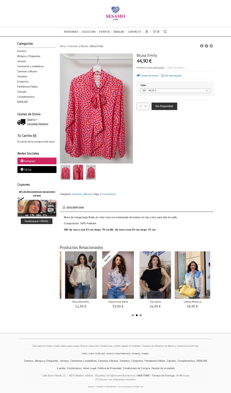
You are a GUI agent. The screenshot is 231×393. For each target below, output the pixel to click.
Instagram (29, 161)
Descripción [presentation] (75, 207)
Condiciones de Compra (136, 368)
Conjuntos (23, 81)
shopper (145, 353)
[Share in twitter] (206, 46)
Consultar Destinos (37, 123)
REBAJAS (119, 31)
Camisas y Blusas (27, 71)
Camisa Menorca (192, 301)
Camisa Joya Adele (118, 301)
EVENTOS (104, 31)
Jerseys (21, 61)
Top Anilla (155, 301)
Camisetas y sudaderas (30, 66)
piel (103, 353)
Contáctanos (74, 368)
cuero (91, 353)
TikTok (27, 169)
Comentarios (108, 194)
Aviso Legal (89, 368)
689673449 (143, 375)
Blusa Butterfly (81, 301)
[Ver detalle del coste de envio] (22, 122)
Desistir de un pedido (163, 368)
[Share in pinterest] (211, 46)
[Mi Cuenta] (146, 32)
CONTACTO (134, 31)
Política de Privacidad (109, 368)
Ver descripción (173, 75)
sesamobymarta (122, 353)
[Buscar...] (165, 32)
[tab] (73, 208)
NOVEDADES (71, 31)
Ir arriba (61, 368)
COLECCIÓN (88, 31)
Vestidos (22, 76)
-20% (50, 206)
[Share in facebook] (201, 46)
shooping (136, 353)
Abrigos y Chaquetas (28, 56)
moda (97, 353)
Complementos (25, 96)
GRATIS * (32, 120)
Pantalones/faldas (27, 86)
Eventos (21, 51)
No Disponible (164, 106)
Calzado (21, 91)
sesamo (110, 353)
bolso (84, 353)
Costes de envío (149, 75)
